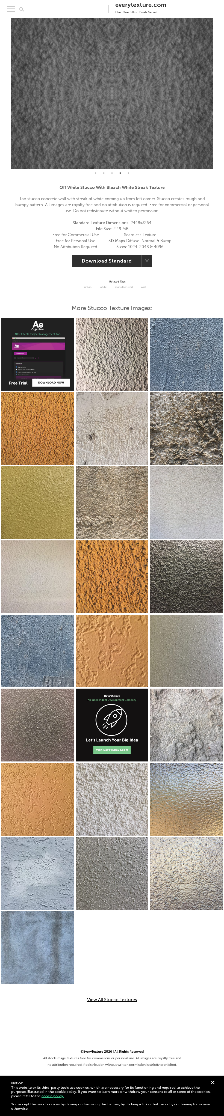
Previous (7, 93)
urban (88, 287)
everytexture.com (141, 7)
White (103, 287)
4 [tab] (120, 173)
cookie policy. (53, 1096)
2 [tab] (104, 173)
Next (217, 93)
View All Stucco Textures (112, 1000)
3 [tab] (112, 173)
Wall (143, 287)
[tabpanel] (112, 93)
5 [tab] (128, 173)
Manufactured (124, 287)
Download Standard (107, 261)
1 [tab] (95, 173)
